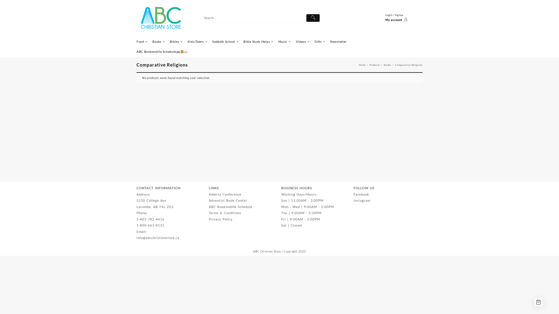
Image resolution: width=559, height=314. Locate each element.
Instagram (362, 200)
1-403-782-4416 (150, 219)
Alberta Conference (225, 194)
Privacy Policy (221, 219)
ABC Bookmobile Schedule (230, 207)
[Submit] (313, 18)
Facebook (361, 194)
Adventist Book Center (228, 200)
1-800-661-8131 (150, 225)
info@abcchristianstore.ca (157, 238)
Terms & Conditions (225, 213)
